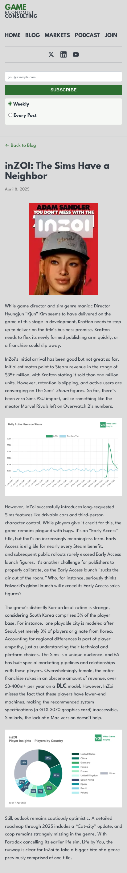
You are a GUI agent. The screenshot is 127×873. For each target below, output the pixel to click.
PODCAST (87, 36)
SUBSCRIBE (64, 89)
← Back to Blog (20, 145)
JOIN (111, 36)
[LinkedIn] (63, 54)
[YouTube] (76, 54)
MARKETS (57, 36)
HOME (12, 36)
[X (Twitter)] (51, 54)
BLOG (32, 36)
